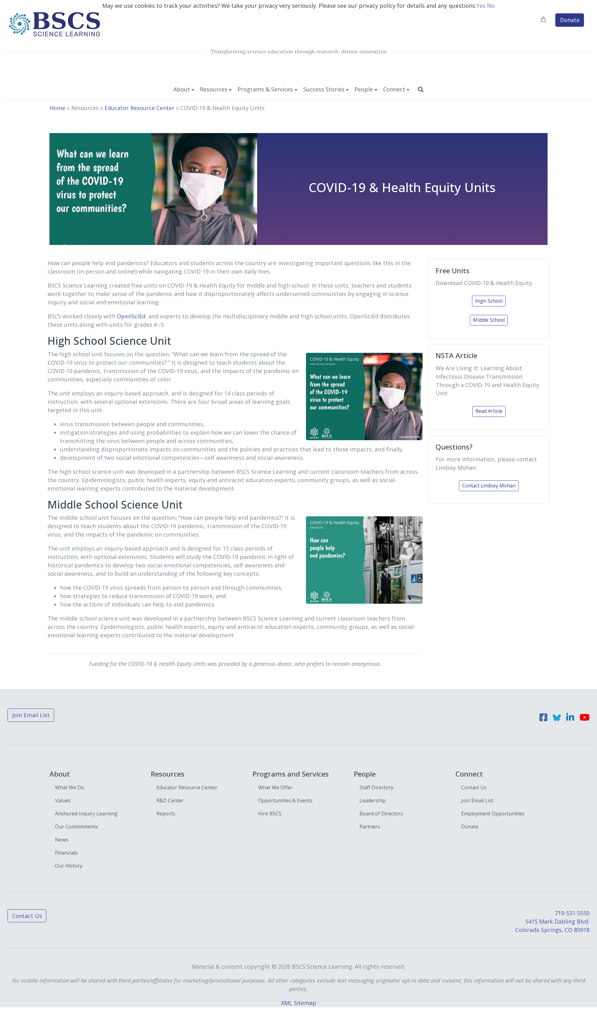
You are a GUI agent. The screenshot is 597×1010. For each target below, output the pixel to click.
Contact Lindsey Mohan (489, 485)
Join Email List (31, 715)
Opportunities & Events (285, 800)
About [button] (182, 89)
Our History (68, 865)
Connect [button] (394, 89)
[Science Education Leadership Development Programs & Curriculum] (54, 23)
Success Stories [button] (324, 89)
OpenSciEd (131, 316)
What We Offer (275, 787)
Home (57, 108)
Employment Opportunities (493, 813)
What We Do (69, 787)
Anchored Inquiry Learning (86, 813)
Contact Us (474, 787)
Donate (570, 20)
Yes (480, 5)
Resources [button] (213, 89)
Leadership (372, 800)
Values (63, 800)
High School (488, 300)
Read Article (488, 411)
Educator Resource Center (139, 108)
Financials (66, 852)
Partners (369, 826)
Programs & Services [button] (265, 89)
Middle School (489, 319)
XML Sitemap (298, 1003)
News (61, 839)
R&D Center (170, 800)
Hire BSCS (269, 813)
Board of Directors (381, 813)
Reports (165, 813)
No (491, 5)
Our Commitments (76, 826)
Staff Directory (376, 787)
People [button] (363, 89)
